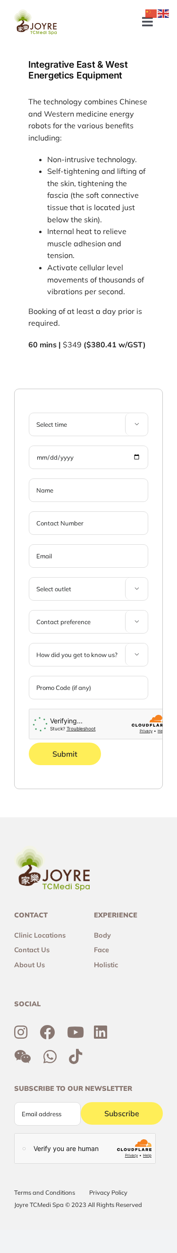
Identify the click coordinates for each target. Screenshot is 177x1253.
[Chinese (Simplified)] (151, 12)
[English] (164, 12)
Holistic (106, 965)
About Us (29, 965)
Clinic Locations (40, 935)
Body (102, 935)
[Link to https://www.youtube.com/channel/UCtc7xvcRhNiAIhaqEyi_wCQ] (75, 1032)
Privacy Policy (108, 1192)
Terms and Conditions (44, 1192)
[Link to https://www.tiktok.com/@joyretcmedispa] (75, 1056)
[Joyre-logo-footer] (35, 13)
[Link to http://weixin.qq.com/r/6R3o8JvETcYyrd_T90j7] (22, 1056)
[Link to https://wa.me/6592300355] (50, 1056)
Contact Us (32, 950)
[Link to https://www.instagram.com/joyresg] (20, 1032)
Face (101, 950)
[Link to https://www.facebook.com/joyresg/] (47, 1032)
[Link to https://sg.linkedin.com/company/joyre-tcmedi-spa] (100, 1032)
